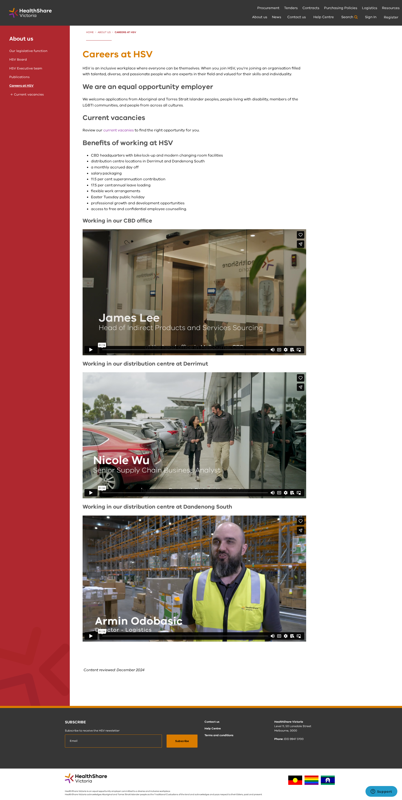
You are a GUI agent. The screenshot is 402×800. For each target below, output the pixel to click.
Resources (391, 8)
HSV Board (18, 59)
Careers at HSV (21, 85)
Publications (19, 77)
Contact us (296, 17)
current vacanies (118, 130)
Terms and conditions (218, 735)
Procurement (268, 8)
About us (259, 17)
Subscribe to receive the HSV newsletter (92, 730)
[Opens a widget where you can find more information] (381, 792)
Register (391, 17)
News (276, 17)
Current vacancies (29, 94)
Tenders (291, 8)
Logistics (369, 8)
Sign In (370, 17)
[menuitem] (268, 8)
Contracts (310, 8)
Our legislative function (28, 51)
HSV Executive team (25, 68)
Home (90, 32)
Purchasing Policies (340, 8)
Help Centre (323, 17)
